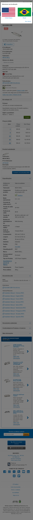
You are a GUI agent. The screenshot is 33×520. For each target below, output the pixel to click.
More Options (28, 21)
